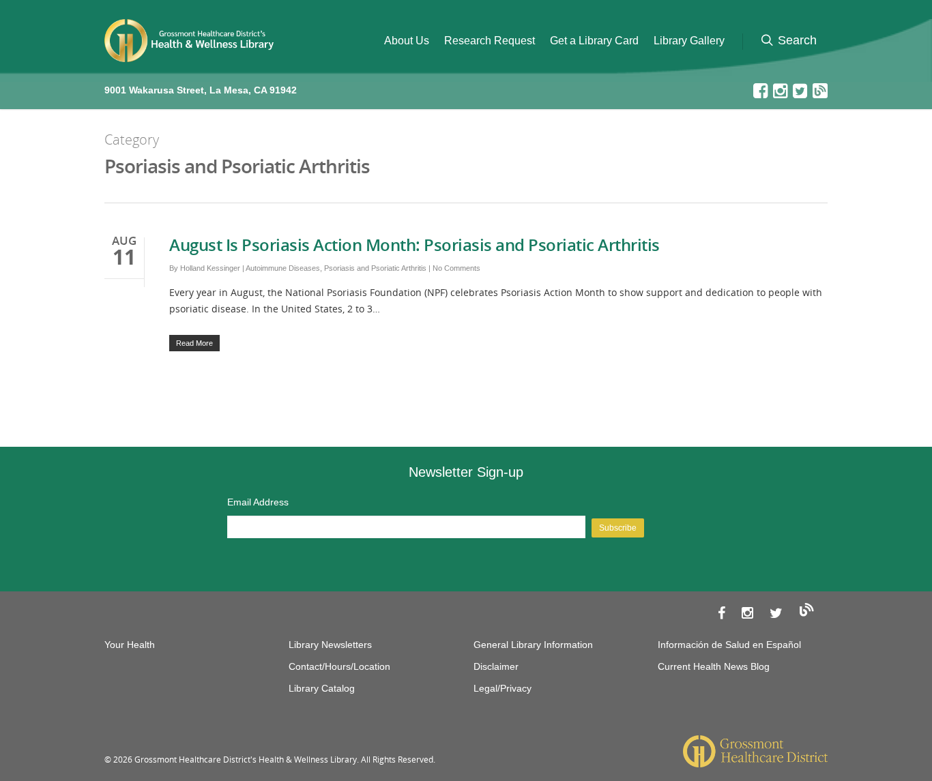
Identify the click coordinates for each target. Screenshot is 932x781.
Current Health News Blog (714, 666)
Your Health (129, 644)
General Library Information (533, 644)
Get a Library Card (594, 40)
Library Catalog (322, 688)
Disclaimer (496, 666)
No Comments (456, 268)
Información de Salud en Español (729, 644)
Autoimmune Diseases (283, 268)
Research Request (489, 40)
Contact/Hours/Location (339, 666)
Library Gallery (689, 40)
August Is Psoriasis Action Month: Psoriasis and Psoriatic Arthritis (414, 244)
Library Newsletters (330, 644)
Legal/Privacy (502, 688)
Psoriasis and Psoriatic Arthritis (375, 268)
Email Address (258, 502)
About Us (406, 40)
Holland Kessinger (210, 268)
